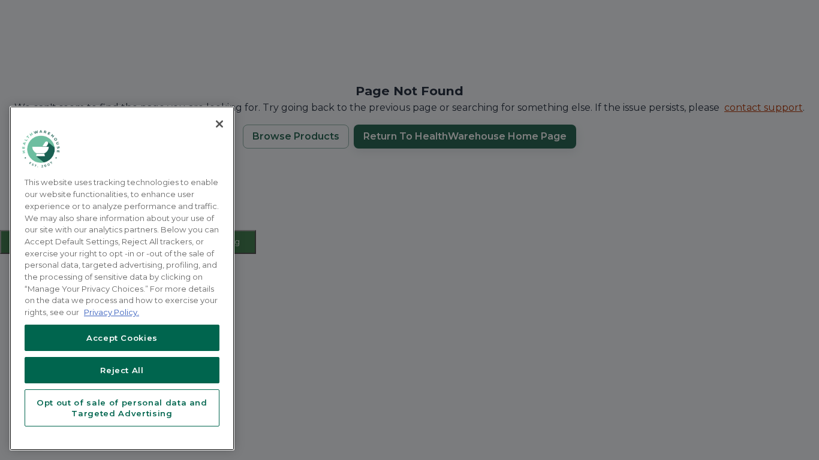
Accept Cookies (122, 338)
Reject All (122, 370)
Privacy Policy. (111, 312)
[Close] (219, 124)
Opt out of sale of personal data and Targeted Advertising (122, 408)
